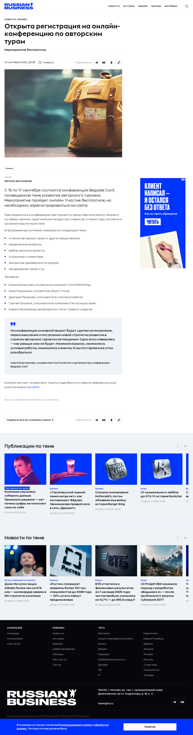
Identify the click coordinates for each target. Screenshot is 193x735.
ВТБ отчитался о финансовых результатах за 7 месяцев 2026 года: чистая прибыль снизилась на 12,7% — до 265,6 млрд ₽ (115, 592)
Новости (114, 6)
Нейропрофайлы (64, 649)
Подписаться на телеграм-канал (29, 420)
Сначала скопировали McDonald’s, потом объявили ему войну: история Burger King (111, 498)
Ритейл (148, 654)
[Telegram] (174, 702)
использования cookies (76, 725)
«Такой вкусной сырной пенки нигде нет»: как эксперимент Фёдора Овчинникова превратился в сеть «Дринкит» (70, 500)
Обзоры (156, 6)
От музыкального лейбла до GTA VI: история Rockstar (161, 494)
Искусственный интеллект (115, 639)
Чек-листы (60, 659)
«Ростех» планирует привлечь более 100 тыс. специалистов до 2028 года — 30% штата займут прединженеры (71, 592)
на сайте (33, 387)
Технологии (151, 670)
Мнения (142, 6)
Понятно (150, 727)
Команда (13, 633)
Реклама (104, 633)
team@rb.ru (105, 703)
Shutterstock (51, 400)
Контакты (13, 644)
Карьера (103, 654)
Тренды (149, 675)
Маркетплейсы (153, 639)
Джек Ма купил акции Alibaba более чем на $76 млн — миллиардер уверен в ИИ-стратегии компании (25, 590)
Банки (102, 644)
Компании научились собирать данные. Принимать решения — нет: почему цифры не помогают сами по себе (25, 499)
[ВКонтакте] (182, 702)
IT (99, 675)
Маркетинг (151, 633)
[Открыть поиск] (186, 6)
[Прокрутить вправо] (185, 446)
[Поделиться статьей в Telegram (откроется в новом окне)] (96, 62)
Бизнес (22, 19)
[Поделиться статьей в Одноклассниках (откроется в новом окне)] (111, 62)
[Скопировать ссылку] (119, 62)
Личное (148, 649)
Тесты (57, 665)
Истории (128, 6)
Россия (148, 659)
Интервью (171, 6)
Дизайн (103, 665)
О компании (15, 639)
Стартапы (150, 665)
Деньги (148, 644)
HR (100, 670)
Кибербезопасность (111, 659)
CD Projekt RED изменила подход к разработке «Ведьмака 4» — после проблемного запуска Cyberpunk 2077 (159, 592)
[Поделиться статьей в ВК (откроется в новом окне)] (104, 62)
